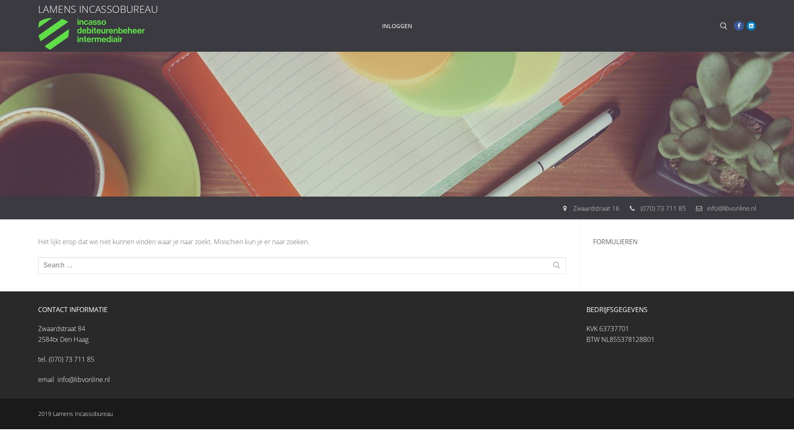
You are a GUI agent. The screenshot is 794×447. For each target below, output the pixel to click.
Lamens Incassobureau (98, 9)
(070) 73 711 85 (663, 208)
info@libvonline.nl (731, 208)
